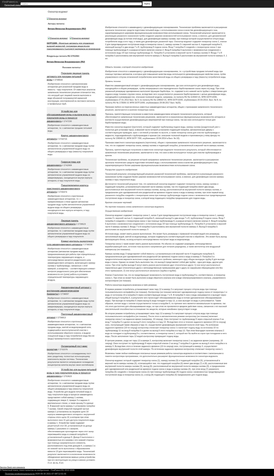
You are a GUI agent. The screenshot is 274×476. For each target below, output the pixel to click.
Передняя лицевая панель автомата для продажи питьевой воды (68, 76)
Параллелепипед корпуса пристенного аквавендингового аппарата (67, 188)
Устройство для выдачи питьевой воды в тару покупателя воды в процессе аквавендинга (71, 372)
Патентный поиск (12, 5)
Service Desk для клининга (12, 467)
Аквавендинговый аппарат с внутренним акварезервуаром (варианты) (69, 290)
